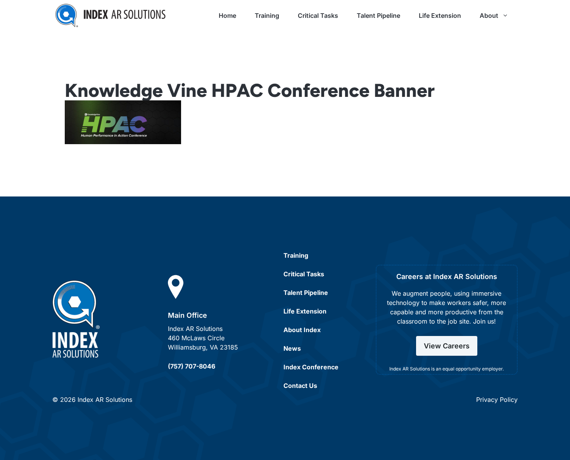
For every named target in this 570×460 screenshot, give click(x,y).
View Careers (447, 346)
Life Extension (440, 15)
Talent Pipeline (378, 15)
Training (267, 15)
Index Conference (311, 367)
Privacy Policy (497, 399)
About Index (302, 330)
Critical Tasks (318, 15)
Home (227, 15)
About (489, 15)
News (292, 348)
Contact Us (300, 385)
